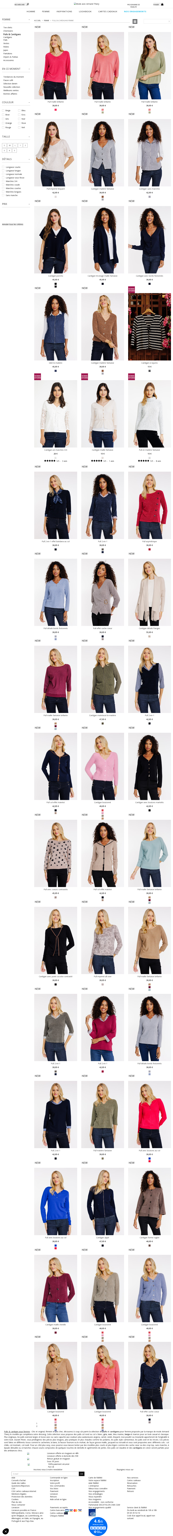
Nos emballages (96, 1494)
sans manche (12, 195)
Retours (130, 1491)
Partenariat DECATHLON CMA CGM (104, 1504)
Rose (23, 123)
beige (127, 1434)
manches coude (13, 184)
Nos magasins (95, 1499)
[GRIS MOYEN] (150, 196)
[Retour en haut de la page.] (163, 1532)
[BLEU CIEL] (56, 1430)
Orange (8, 123)
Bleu (23, 110)
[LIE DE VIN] (103, 1071)
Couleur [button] (7, 102)
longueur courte (13, 167)
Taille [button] (6, 136)
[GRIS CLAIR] (56, 636)
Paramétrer (17, 1522)
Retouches (131, 1485)
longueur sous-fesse (15, 177)
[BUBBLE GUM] (56, 1422)
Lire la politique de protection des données (21, 1514)
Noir (23, 119)
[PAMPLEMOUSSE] (103, 109)
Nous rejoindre (95, 1496)
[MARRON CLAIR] (103, 984)
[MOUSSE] (103, 1158)
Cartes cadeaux (134, 1480)
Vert (23, 127)
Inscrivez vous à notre (48, 1469)
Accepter (45, 1522)
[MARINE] (103, 283)
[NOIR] (56, 283)
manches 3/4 (11, 181)
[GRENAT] (56, 1332)
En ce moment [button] (11, 68)
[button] (16, 19)
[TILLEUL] (150, 457)
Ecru (23, 114)
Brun (7, 114)
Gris (7, 119)
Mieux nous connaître (98, 1488)
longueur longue (13, 170)
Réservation (132, 1483)
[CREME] (56, 196)
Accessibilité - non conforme (101, 1502)
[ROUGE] (56, 109)
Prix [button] (4, 204)
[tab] (16, 20)
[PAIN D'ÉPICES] (103, 196)
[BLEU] (56, 370)
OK (81, 1474)
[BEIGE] (150, 636)
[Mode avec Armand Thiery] (86, 2)
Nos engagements (97, 1491)
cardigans (137, 1448)
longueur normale (14, 174)
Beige (7, 110)
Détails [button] (7, 159)
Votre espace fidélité (97, 1480)
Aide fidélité (94, 1483)
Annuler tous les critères (12, 224)
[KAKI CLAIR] (103, 549)
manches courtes (13, 188)
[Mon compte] (149, 4)
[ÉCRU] (56, 457)
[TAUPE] (56, 897)
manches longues (13, 191)
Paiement (131, 1488)
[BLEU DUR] (150, 1158)
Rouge (8, 127)
